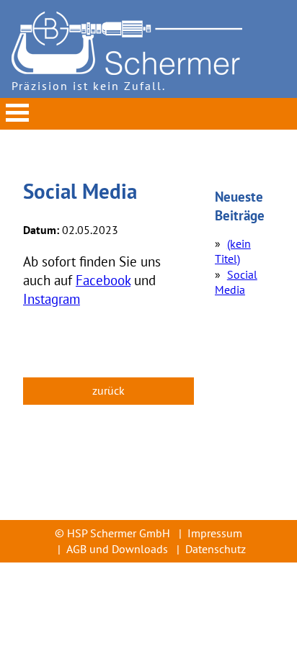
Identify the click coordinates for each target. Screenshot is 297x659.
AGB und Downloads (117, 549)
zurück (108, 390)
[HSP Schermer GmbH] (127, 70)
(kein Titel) (233, 251)
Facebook (103, 280)
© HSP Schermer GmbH (112, 533)
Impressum (214, 533)
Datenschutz (215, 549)
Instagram (51, 299)
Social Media (236, 282)
